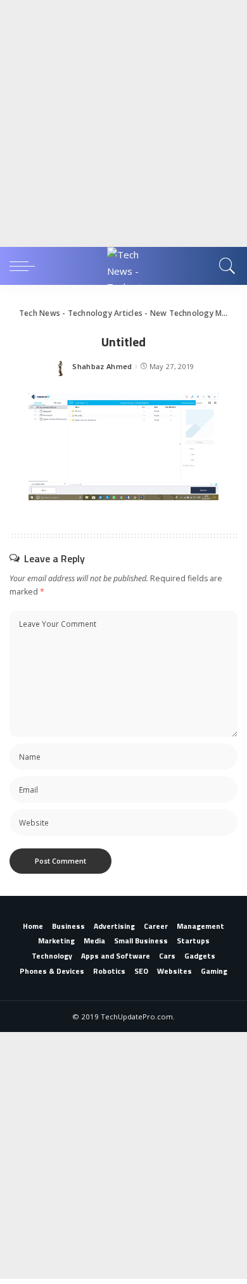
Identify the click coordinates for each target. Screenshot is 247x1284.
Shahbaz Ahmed (102, 366)
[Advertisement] (123, 123)
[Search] (225, 266)
